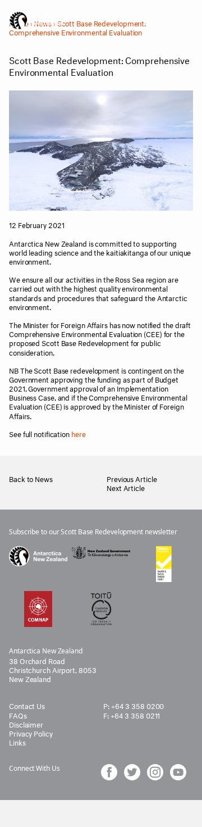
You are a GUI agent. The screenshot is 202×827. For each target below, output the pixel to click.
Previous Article (132, 478)
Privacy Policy (31, 732)
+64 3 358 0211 (135, 714)
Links (17, 741)
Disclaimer (26, 723)
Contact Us (27, 705)
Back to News (31, 478)
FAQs (18, 714)
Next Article (126, 487)
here (78, 433)
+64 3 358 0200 (137, 705)
